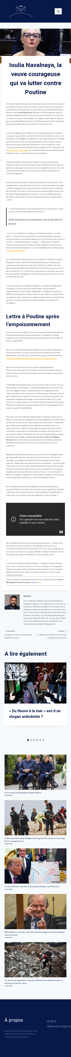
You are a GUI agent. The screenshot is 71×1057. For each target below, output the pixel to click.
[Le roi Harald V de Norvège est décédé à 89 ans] (35, 772)
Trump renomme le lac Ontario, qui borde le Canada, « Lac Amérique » (32, 887)
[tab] (28, 740)
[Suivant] (63, 699)
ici (40, 582)
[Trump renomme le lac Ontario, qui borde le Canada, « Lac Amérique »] (35, 866)
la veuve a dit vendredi (16, 251)
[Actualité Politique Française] (21, 11)
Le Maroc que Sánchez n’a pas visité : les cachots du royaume (51, 634)
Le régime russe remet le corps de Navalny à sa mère (18, 634)
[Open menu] (58, 11)
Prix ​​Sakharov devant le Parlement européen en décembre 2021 (31, 358)
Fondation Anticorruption (18, 150)
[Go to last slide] (8, 699)
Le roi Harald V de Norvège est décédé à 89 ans (23, 793)
